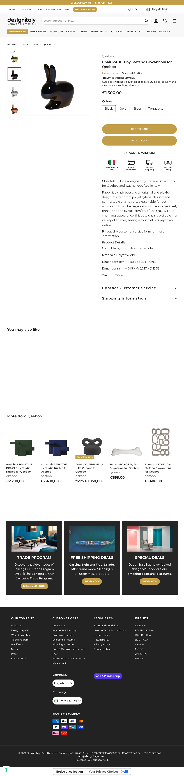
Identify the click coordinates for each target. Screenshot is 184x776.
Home (11, 44)
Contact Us (58, 625)
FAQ (55, 653)
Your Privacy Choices (104, 771)
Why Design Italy (20, 635)
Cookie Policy (102, 649)
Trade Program (20, 639)
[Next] (14, 118)
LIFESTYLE (130, 31)
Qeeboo (48, 44)
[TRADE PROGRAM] (34, 539)
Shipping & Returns (63, 639)
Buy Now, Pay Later (63, 635)
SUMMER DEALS (18, 31)
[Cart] (174, 20)
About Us (16, 625)
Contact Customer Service (129, 288)
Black (109, 108)
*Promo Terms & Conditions (110, 630)
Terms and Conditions (133, 73)
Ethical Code (18, 658)
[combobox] (96, 21)
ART (141, 31)
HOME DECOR (99, 31)
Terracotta (155, 108)
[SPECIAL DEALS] (149, 539)
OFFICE (70, 31)
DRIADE (139, 644)
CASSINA (140, 625)
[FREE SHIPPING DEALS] (92, 539)
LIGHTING (83, 31)
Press (14, 653)
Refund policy (102, 635)
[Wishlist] (165, 20)
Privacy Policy (102, 644)
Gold (123, 108)
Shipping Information (124, 298)
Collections (29, 44)
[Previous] (14, 53)
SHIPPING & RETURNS (57, 9)
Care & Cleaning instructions (68, 649)
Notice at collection (69, 771)
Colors (107, 101)
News (14, 649)
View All (139, 658)
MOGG (139, 649)
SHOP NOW (92, 581)
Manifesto (17, 644)
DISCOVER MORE (34, 586)
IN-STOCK (164, 31)
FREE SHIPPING (38, 31)
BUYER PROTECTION (30, 9)
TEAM (12, 9)
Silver (137, 108)
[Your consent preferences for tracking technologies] (6, 769)
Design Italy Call (20, 630)
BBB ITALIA (141, 639)
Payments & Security (64, 630)
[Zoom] (57, 82)
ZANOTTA (140, 653)
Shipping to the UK (63, 644)
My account (59, 663)
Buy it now (139, 140)
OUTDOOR (116, 31)
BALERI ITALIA (143, 635)
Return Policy (101, 639)
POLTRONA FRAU (145, 630)
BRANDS (151, 31)
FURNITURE (56, 31)
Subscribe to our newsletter (68, 658)
